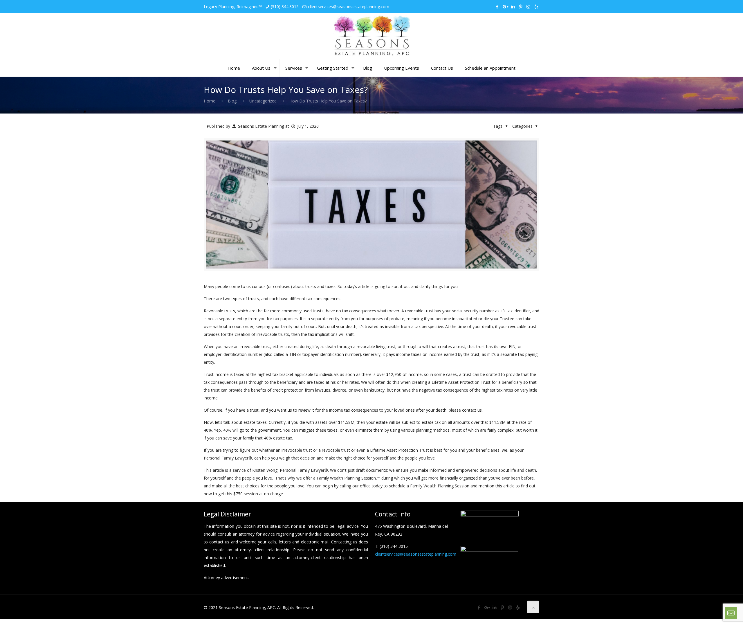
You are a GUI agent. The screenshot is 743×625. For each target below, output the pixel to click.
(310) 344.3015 (285, 6)
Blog (232, 101)
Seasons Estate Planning (261, 126)
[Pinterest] (520, 6)
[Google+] (505, 6)
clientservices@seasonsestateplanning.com (348, 6)
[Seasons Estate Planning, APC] (371, 36)
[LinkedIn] (513, 6)
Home (209, 101)
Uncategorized (263, 101)
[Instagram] (528, 6)
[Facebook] (497, 6)
